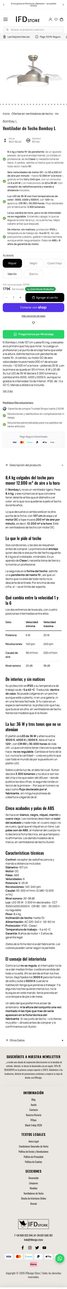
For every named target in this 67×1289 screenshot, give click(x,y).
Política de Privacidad (33, 1157)
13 (24, 104)
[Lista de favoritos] (56, 19)
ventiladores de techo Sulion (36, 842)
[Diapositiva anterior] (4, 4)
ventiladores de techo (47, 709)
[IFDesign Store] (28, 19)
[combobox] (33, 29)
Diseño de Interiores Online (33, 1198)
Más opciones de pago (33, 315)
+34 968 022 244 (24, 1235)
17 (36, 104)
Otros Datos (17, 1040)
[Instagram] (30, 1248)
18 (39, 104)
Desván (33, 1203)
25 (60, 104)
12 (21, 104)
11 (18, 104)
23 (54, 104)
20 (45, 104)
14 (27, 104)
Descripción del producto (25, 465)
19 (42, 104)
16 (33, 104)
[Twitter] (37, 1248)
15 (30, 104)
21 (48, 104)
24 (57, 104)
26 (63, 104)
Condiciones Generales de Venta (33, 1146)
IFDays (33, 1120)
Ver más (8, 391)
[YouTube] (44, 1248)
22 (51, 104)
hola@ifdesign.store (33, 1239)
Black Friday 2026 (33, 1125)
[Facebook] (23, 1248)
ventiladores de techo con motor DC (31, 527)
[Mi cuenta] (50, 19)
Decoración (34, 1178)
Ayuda (33, 1105)
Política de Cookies (33, 1162)
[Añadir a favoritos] (33, 322)
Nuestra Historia (33, 1115)
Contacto (33, 1110)
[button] (5, 19)
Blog (33, 1099)
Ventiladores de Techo (33, 1193)
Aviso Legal (34, 1141)
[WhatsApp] (59, 1258)
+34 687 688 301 (44, 1235)
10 (15, 104)
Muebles (33, 1188)
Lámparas (33, 1183)
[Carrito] (61, 19)
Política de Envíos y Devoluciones (33, 1151)
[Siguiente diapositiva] (63, 4)
